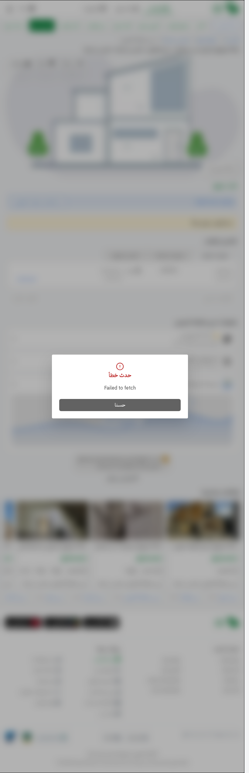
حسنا (120, 405)
